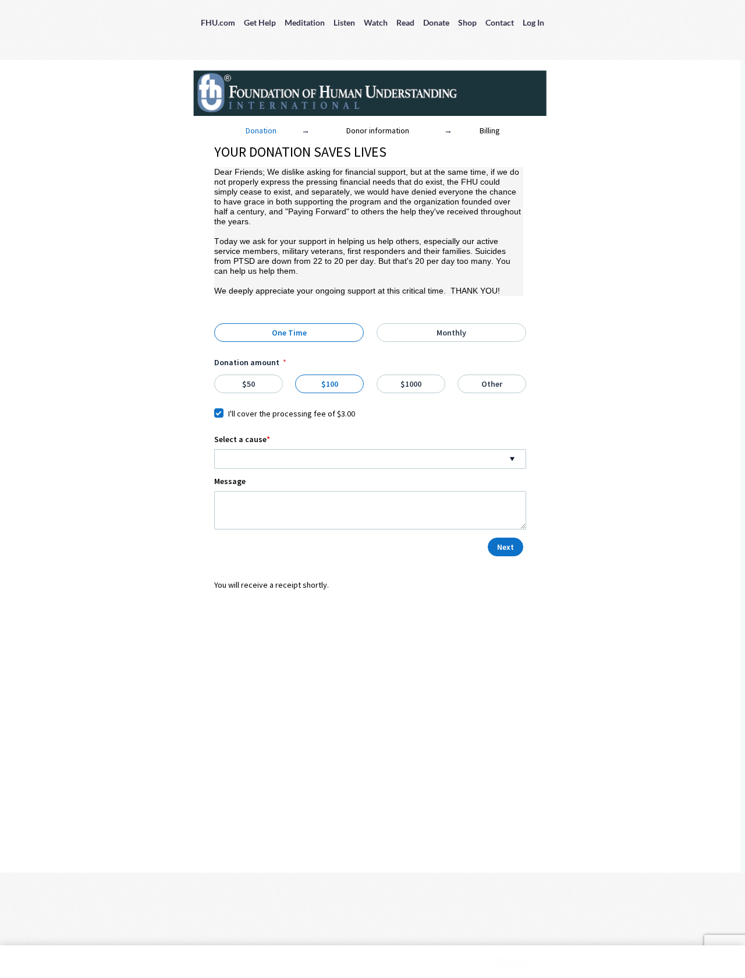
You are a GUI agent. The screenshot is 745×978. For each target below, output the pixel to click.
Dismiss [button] (511, 961)
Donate (436, 22)
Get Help (260, 22)
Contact (499, 22)
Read (405, 22)
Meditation (305, 22)
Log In (533, 22)
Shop (467, 22)
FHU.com (218, 22)
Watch (376, 22)
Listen (344, 22)
